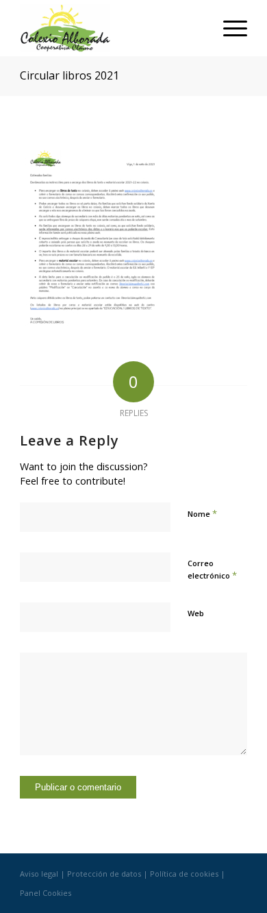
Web (196, 613)
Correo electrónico (212, 569)
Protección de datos (104, 873)
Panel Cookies (45, 893)
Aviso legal (39, 873)
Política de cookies (184, 873)
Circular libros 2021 (69, 75)
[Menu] (228, 28)
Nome (202, 513)
